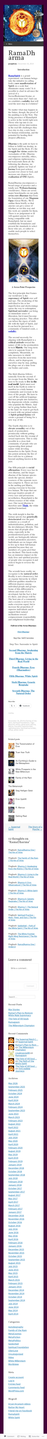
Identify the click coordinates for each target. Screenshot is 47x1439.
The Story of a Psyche (35, 828)
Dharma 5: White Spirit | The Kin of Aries (23, 891)
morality (17, 726)
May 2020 (13, 1141)
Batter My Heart (16, 1407)
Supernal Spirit (14, 828)
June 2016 (13, 1232)
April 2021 (13, 1134)
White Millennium (17, 1360)
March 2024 (14, 1103)
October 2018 (15, 1171)
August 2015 (14, 1263)
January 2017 (15, 1212)
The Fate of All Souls (18, 1018)
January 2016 (15, 1246)
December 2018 (16, 1168)
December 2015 (16, 1249)
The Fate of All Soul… (26, 1058)
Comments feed (16, 1387)
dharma (11, 724)
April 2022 (13, 1127)
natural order (27, 726)
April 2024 (13, 1100)
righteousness (14, 728)
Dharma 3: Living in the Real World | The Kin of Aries (23, 875)
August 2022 (14, 1124)
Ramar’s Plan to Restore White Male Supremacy (20, 1014)
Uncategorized (15, 1354)
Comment (30, 986)
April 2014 (13, 1313)
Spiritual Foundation (21, 722)
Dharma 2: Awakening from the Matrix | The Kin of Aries (23, 867)
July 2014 (13, 1303)
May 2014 (13, 1310)
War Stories (14, 1009)
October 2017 (15, 1188)
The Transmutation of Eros (25, 745)
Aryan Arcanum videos (19, 1403)
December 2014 (16, 1290)
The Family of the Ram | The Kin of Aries (23, 859)
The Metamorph (15, 786)
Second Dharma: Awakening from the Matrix (23, 651)
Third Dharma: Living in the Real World (23, 660)
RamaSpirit (14, 1414)
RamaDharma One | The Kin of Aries (21, 851)
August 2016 (14, 1225)
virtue (10, 730)
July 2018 (13, 1178)
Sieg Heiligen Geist (24, 790)
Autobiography (15, 1326)
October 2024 (15, 1093)
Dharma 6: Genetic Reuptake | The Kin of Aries (21, 900)
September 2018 (16, 1174)
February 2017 (15, 1208)
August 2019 (14, 1151)
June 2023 (13, 1113)
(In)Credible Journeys (22, 1069)
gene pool (25, 724)
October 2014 (15, 1296)
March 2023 (14, 1117)
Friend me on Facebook (20, 1410)
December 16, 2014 (26, 64)
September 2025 (16, 1086)
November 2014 (16, 1293)
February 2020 (15, 1147)
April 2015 (13, 1276)
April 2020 (13, 1144)
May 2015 (13, 1273)
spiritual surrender (28, 728)
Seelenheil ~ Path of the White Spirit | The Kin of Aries (23, 926)
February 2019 (15, 1161)
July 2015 (13, 1266)
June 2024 (13, 1096)
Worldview (13, 1364)
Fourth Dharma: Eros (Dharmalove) (23, 669)
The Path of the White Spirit (24, 1062)
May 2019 (13, 1154)
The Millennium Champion (21, 1025)
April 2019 (13, 1157)
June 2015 (13, 1269)
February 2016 (15, 1242)
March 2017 (14, 1205)
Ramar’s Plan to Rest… (27, 1044)
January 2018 (15, 1185)
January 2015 (15, 1286)
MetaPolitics (14, 1340)
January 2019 (15, 1164)
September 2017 (16, 1191)
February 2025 (15, 1090)
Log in (11, 1380)
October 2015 (15, 1256)
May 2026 (13, 1083)
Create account (16, 1377)
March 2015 (14, 1279)
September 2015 (16, 1259)
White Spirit (14, 1417)
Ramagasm (14, 1022)
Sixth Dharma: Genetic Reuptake (23, 683)
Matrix (10, 726)
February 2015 (15, 1283)
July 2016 (13, 1229)
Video (11, 1357)
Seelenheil (13, 1343)
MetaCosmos (14, 1333)
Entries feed (14, 1384)
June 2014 (13, 1307)
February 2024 (15, 1107)
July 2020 (13, 1137)
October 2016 (15, 1222)
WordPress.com (16, 1390)
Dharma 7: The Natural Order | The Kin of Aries (23, 908)
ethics (18, 724)
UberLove (13, 1350)
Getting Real (21, 815)
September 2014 (16, 1300)
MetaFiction (14, 1337)
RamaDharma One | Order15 (21, 945)
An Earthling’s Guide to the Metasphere (26, 762)
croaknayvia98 (22, 1052)
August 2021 (14, 1130)
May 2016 (13, 1235)
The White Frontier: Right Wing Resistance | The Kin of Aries (22, 936)
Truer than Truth (23, 752)
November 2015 (16, 1252)
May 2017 (13, 1198)
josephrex (12, 64)
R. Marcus (20, 807)
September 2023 (16, 1110)
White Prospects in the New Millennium (26, 770)
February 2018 (15, 1181)
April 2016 (13, 1239)
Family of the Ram (24, 777)
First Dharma (23, 631)
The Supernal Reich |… (26, 1039)
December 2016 (16, 1215)
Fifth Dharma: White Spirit (23, 676)
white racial (18, 730)
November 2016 (16, 1218)
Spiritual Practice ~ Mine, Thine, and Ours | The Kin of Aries (22, 917)
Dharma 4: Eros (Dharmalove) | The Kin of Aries (22, 883)
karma (33, 724)
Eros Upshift (21, 799)
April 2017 (13, 1202)
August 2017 (14, 1195)
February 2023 (15, 1120)
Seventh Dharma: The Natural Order (23, 692)
